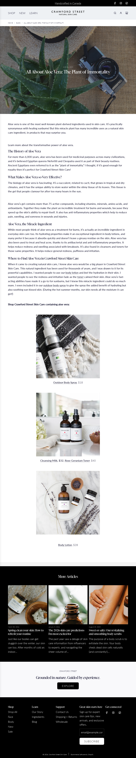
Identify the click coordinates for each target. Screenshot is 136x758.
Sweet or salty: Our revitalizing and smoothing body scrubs (106, 632)
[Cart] (127, 13)
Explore (68, 685)
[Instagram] (121, 3)
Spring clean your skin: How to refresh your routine (26, 632)
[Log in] (121, 13)
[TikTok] (127, 3)
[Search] (115, 13)
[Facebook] (115, 3)
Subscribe (91, 741)
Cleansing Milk (48, 460)
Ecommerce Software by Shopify (82, 754)
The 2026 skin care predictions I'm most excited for (66, 632)
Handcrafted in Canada (68, 3)
